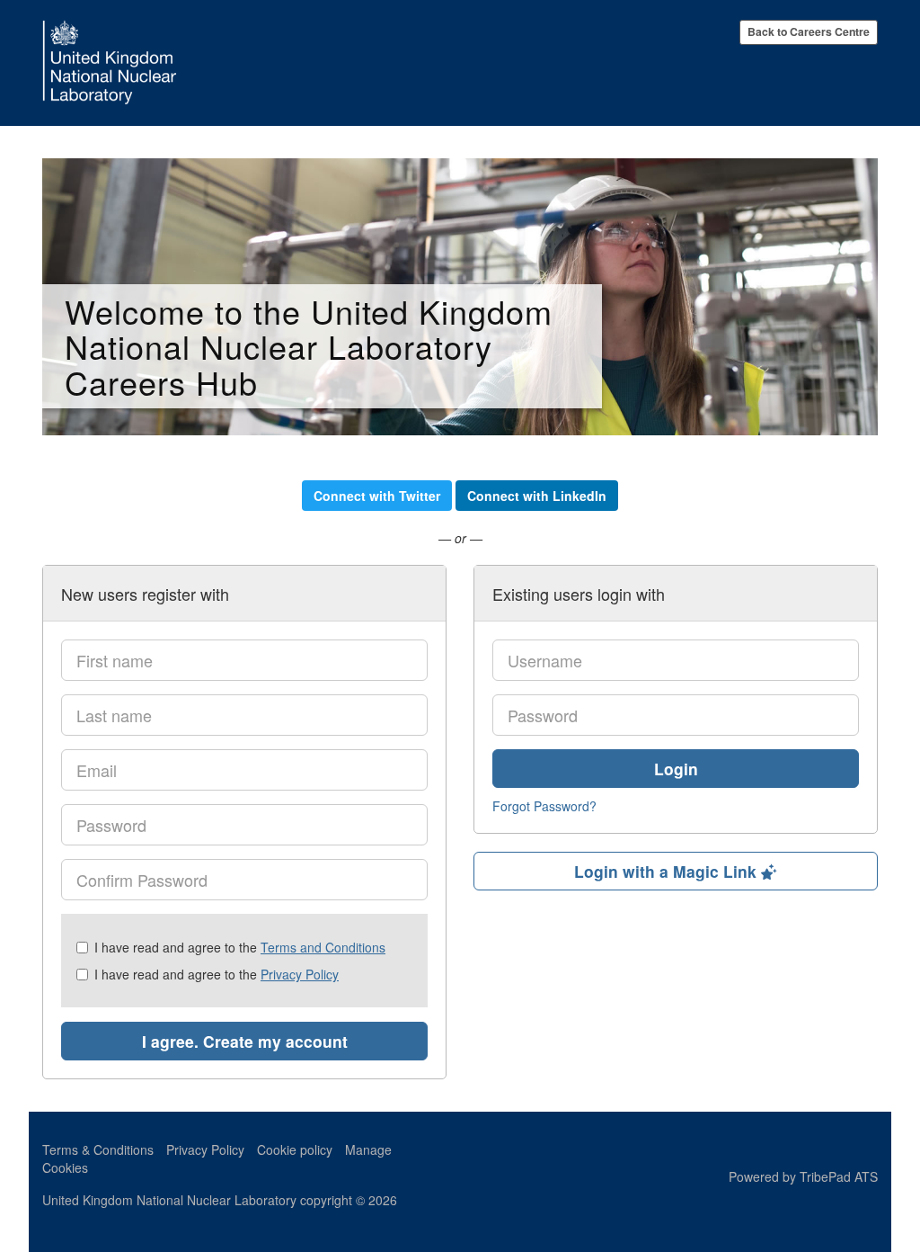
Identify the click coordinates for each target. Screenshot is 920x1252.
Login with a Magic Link (667, 871)
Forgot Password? (544, 806)
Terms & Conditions (98, 1149)
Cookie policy (294, 1149)
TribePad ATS (839, 1176)
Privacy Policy (300, 974)
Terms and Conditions (323, 947)
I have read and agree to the (239, 947)
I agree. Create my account (245, 1041)
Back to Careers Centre (809, 31)
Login (676, 768)
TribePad (833, 1153)
